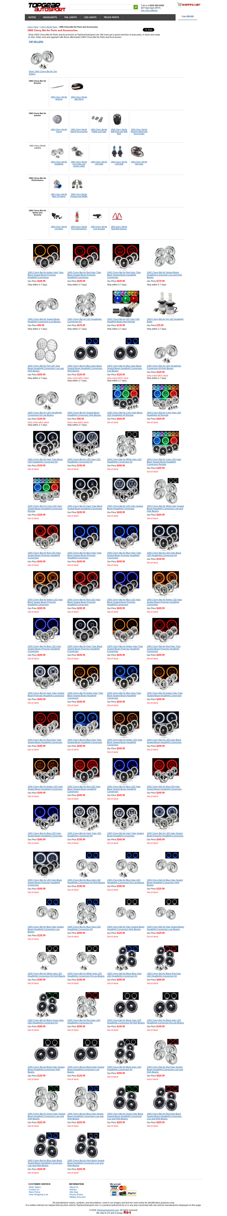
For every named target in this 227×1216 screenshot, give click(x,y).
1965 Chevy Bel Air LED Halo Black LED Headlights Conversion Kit (164, 554)
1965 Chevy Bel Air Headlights (59, 163)
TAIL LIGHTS (70, 17)
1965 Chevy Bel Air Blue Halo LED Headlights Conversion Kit (84, 928)
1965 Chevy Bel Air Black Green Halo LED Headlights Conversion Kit (46, 1021)
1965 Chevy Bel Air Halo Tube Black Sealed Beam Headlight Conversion (84, 507)
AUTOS (32, 17)
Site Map (74, 1192)
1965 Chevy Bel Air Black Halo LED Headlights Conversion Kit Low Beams (165, 1021)
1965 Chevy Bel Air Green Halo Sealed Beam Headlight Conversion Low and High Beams (46, 1116)
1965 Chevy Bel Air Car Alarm (59, 228)
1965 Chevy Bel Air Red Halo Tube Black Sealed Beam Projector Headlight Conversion (84, 275)
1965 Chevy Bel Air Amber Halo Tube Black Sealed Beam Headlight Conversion (85, 695)
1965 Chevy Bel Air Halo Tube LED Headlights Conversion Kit (84, 834)
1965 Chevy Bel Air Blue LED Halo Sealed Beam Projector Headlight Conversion (44, 649)
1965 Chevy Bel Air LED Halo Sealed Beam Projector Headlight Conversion (165, 834)
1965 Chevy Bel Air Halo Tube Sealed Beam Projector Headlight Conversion (46, 694)
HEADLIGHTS (50, 17)
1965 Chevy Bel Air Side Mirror (79, 98)
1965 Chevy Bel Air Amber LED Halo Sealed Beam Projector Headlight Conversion (164, 602)
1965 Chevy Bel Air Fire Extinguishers (79, 228)
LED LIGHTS (90, 17)
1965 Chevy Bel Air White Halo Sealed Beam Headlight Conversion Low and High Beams (165, 508)
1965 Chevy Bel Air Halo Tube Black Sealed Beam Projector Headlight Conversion (84, 649)
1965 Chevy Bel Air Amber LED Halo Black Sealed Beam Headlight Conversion (124, 742)
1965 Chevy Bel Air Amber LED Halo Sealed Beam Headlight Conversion (45, 787)
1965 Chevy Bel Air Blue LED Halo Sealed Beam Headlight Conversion (45, 834)
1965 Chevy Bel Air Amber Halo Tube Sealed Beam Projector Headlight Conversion (125, 649)
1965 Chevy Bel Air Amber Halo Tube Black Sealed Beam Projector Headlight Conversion (45, 275)
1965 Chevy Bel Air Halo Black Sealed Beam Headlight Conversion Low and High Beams (85, 1163)
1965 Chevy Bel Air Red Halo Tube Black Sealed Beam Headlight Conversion (124, 275)
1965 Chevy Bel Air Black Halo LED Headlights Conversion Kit (124, 1068)
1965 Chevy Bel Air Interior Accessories (79, 130)
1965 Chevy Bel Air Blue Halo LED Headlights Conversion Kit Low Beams (125, 881)
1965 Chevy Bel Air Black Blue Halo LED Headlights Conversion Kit (124, 974)
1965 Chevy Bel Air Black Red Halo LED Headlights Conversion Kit (164, 974)
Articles (73, 1189)
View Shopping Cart (38, 1194)
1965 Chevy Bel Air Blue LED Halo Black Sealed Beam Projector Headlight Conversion (123, 602)
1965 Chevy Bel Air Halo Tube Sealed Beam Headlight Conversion (125, 834)
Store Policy (34, 1192)
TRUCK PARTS (111, 17)
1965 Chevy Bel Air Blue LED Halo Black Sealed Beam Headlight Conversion (123, 789)
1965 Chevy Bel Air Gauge (59, 130)
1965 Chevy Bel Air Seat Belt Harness (119, 228)
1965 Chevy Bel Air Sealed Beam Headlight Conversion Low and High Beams (164, 275)
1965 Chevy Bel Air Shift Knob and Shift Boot (119, 131)
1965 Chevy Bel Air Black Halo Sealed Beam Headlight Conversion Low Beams (85, 1069)
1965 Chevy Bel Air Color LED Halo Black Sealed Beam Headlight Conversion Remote (164, 462)
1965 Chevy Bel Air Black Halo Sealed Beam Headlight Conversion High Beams (46, 1069)
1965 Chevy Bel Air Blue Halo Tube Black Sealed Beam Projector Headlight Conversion (84, 555)
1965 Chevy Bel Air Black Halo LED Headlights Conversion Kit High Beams (126, 1021)
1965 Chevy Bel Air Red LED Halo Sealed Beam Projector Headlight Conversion (44, 555)
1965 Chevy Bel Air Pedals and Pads (99, 130)
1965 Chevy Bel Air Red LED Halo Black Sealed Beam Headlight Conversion (83, 789)
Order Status (35, 1187)
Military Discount (77, 1197)
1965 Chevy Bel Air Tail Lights (139, 163)
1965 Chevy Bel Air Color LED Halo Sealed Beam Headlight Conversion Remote (45, 508)
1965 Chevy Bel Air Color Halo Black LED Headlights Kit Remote (124, 413)
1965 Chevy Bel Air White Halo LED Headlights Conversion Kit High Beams (46, 974)
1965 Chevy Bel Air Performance (37, 179)
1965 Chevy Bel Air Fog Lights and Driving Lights (79, 164)
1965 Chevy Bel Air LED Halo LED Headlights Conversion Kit (84, 460)
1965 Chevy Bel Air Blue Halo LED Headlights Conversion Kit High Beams (86, 881)
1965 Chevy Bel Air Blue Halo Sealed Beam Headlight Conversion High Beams (165, 882)
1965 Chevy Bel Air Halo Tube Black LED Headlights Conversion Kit (45, 460)
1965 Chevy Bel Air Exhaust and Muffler (79, 195)
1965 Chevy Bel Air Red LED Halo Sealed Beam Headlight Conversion (164, 787)
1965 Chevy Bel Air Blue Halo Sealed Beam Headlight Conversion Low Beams (46, 929)
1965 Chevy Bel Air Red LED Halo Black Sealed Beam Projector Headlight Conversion (83, 602)
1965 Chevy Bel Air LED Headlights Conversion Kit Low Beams (45, 413)
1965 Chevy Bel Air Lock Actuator (99, 228)
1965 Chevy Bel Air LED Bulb (99, 163)
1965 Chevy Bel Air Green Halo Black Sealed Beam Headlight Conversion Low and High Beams (125, 1116)
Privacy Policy (76, 1194)
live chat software (149, 10)
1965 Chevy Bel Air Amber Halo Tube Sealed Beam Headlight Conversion (165, 694)
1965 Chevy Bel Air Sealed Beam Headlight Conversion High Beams (84, 413)
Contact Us (34, 1189)
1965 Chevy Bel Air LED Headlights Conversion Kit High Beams (164, 367)
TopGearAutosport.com (108, 1210)
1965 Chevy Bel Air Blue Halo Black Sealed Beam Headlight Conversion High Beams (84, 368)
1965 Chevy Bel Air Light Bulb (119, 163)
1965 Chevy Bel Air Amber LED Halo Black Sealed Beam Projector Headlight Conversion (45, 602)
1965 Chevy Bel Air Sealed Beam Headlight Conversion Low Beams (44, 320)
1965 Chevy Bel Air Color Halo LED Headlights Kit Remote (164, 413)
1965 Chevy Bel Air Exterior (37, 82)
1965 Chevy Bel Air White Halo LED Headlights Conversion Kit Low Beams (85, 974)
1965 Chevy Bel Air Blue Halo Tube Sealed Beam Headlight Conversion (84, 741)
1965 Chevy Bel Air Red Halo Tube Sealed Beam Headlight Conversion (45, 741)
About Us (74, 1187)
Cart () (188, 16)
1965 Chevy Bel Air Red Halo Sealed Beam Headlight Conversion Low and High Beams (165, 1069)
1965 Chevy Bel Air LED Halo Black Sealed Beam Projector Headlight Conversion (45, 882)
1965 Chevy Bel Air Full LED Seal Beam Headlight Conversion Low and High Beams (46, 368)
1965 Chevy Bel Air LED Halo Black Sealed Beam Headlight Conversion (164, 741)
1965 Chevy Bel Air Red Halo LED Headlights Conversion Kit (83, 1021)
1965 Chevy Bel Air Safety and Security (37, 212)
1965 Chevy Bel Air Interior (37, 114)
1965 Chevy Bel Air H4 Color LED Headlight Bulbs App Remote (123, 320)
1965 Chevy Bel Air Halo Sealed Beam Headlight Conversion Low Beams (165, 928)
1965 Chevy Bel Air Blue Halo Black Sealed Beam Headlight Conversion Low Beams (124, 368)
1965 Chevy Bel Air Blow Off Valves (59, 195)
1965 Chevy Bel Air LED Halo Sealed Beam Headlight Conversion (125, 507)
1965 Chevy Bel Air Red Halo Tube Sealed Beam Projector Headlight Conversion (164, 649)
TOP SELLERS (36, 42)
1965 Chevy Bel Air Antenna (59, 98)
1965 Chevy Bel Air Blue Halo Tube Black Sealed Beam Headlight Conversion (124, 695)
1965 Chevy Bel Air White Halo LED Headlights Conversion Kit (124, 460)
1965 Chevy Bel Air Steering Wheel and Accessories (139, 131)
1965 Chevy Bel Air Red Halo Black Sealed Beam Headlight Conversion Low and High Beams (164, 1116)
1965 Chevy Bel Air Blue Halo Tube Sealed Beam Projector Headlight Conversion (124, 555)
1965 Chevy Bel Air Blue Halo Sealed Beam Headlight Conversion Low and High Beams (85, 1116)
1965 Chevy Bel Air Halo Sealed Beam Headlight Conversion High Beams (125, 928)
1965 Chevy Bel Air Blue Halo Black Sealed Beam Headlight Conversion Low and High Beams (45, 1163)
